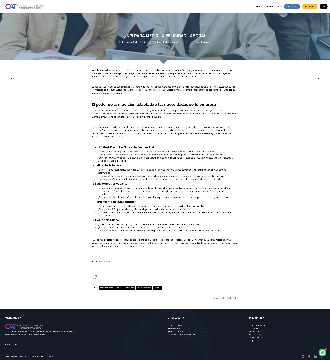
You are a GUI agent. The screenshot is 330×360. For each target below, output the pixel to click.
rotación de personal (144, 288)
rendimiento (130, 288)
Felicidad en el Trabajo (151, 42)
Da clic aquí (141, 246)
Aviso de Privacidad (11, 344)
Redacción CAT (129, 42)
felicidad (119, 288)
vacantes (157, 288)
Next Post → (232, 298)
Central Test (292, 6)
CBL (323, 6)
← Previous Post (216, 298)
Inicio (258, 6)
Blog (280, 6)
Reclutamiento (169, 42)
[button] (322, 352)
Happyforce (310, 6)
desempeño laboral (106, 288)
